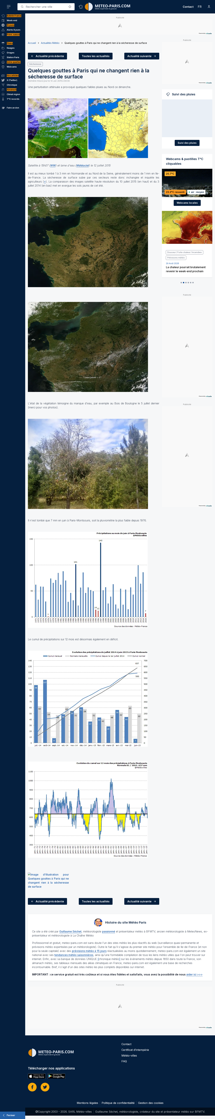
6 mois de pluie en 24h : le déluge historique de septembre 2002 (186, 266)
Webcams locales (187, 202)
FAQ (124, 1061)
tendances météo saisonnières (73, 955)
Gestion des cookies (150, 1103)
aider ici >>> (194, 974)
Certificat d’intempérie (135, 1049)
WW (52, 165)
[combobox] (46, 6)
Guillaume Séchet (70, 931)
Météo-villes (129, 1055)
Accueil (32, 42)
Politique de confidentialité (118, 1103)
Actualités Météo (50, 42)
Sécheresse (35, 64)
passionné (108, 931)
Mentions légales (87, 1103)
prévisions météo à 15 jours (89, 951)
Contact (188, 6)
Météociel (82, 165)
